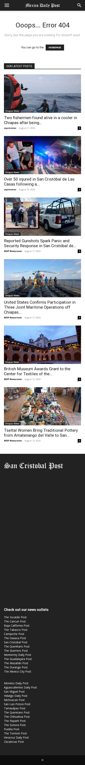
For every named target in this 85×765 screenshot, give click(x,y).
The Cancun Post (15, 621)
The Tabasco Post (15, 630)
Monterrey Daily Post (17, 655)
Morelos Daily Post (16, 683)
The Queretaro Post (17, 712)
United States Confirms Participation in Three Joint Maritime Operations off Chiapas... (40, 307)
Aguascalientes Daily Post (20, 687)
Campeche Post (14, 634)
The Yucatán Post (15, 617)
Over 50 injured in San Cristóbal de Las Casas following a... (39, 182)
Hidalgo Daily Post (15, 696)
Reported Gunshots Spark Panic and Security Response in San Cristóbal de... (40, 243)
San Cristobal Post (15, 642)
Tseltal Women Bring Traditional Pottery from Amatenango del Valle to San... (41, 433)
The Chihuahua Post (17, 716)
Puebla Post (11, 729)
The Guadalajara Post (18, 659)
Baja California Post (16, 625)
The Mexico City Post (17, 671)
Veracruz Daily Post (16, 737)
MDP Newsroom (13, 251)
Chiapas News (12, 111)
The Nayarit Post (15, 721)
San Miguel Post (14, 691)
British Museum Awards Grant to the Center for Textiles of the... (37, 371)
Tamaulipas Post (15, 708)
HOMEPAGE (55, 47)
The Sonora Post (15, 725)
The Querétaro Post (17, 646)
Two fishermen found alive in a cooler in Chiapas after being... (40, 120)
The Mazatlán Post (16, 663)
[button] (6, 5)
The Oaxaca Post (15, 638)
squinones (10, 127)
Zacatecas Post (14, 742)
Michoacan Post (14, 700)
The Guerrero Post (16, 650)
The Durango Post (16, 667)
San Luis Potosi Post (17, 704)
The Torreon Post (15, 733)
